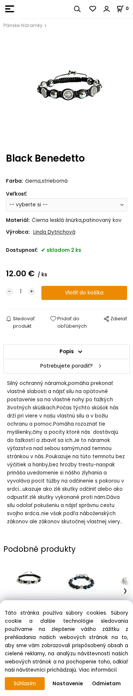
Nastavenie (67, 683)
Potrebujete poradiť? (66, 365)
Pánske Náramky (22, 25)
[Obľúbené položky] (93, 8)
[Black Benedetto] (66, 91)
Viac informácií (98, 669)
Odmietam (106, 683)
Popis (66, 351)
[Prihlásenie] (106, 8)
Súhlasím (25, 683)
